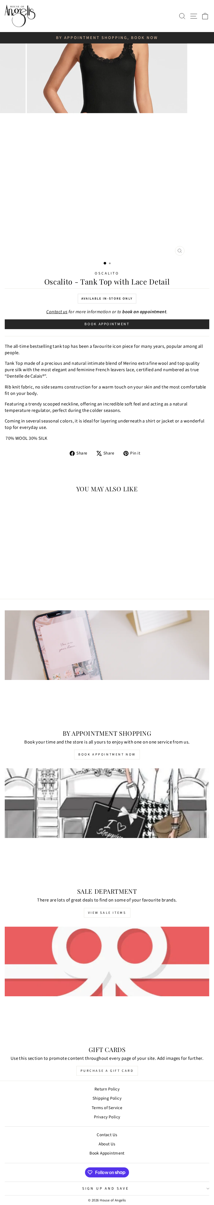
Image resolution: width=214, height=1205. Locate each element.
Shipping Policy (107, 1098)
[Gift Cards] (107, 984)
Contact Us (107, 1135)
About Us (107, 1144)
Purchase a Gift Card (107, 1070)
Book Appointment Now (107, 754)
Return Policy (107, 1089)
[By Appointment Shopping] (107, 667)
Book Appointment (106, 324)
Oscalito (107, 273)
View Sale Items (107, 912)
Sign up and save (105, 1188)
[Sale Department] (107, 825)
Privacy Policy (107, 1117)
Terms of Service (107, 1108)
